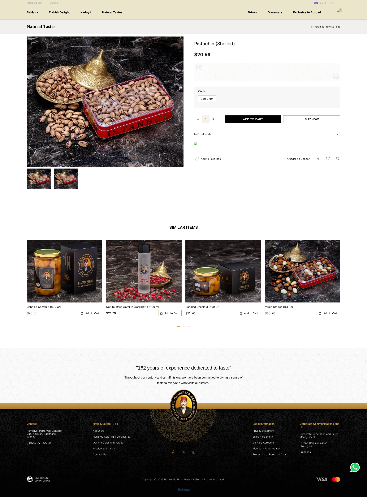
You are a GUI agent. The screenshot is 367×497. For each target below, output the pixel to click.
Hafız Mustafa (203, 134)
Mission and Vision (104, 448)
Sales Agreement (263, 436)
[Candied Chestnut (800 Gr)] (64, 270)
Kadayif (85, 12)
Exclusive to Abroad (307, 12)
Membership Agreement (267, 448)
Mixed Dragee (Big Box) (280, 306)
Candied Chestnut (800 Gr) (44, 306)
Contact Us (99, 454)
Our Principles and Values (108, 442)
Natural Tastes (112, 12)
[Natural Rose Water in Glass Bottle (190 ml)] (144, 270)
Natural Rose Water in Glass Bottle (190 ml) (133, 306)
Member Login (34, 2)
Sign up (54, 2)
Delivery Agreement (264, 442)
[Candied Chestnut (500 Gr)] (223, 270)
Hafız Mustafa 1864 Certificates (111, 436)
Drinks (252, 12)
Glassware (275, 12)
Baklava (32, 12)
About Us (98, 430)
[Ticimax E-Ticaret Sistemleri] (183, 490)
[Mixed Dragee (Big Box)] (302, 270)
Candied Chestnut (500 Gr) (202, 306)
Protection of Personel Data (269, 454)
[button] (178, 326)
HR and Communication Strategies (313, 444)
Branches (305, 451)
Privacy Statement (263, 430)
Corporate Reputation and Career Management (319, 435)
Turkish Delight (59, 12)
